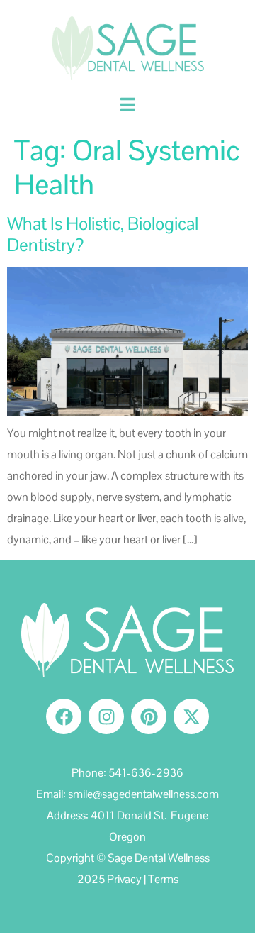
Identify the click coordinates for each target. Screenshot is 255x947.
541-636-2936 (145, 772)
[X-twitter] (191, 716)
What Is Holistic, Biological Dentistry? (102, 234)
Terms (163, 879)
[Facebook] (63, 716)
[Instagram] (106, 716)
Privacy (124, 879)
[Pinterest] (148, 716)
